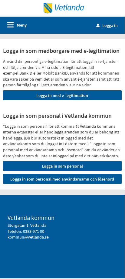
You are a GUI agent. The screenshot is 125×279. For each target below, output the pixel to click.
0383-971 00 (33, 231)
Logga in (107, 25)
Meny (22, 25)
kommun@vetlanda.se (28, 237)
